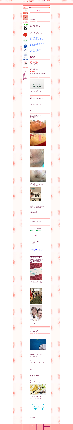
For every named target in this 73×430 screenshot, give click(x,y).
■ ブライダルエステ (24, 80)
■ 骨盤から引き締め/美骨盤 (25, 78)
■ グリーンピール (24, 76)
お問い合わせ (49, 0)
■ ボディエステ (24, 73)
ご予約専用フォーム (31, 425)
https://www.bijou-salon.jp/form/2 (32, 57)
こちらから (32, 110)
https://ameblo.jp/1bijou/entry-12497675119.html (34, 235)
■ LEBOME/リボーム (24, 71)
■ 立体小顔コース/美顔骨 (25, 77)
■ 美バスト (24, 75)
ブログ (44, 425)
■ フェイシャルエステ (25, 72)
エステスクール (24, 425)
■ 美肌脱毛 (24, 74)
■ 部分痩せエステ (24, 79)
